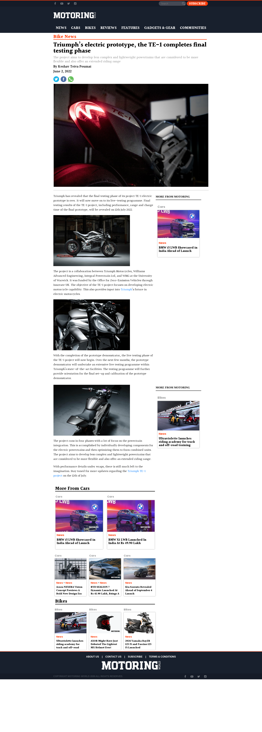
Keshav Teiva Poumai (74, 66)
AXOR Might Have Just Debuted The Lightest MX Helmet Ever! (104, 644)
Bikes (90, 28)
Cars (75, 28)
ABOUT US (92, 656)
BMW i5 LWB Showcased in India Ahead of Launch (178, 249)
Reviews (108, 28)
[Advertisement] (182, 508)
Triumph (126, 289)
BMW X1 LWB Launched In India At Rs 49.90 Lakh (127, 541)
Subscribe (197, 3)
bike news (64, 36)
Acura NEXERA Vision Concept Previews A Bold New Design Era (69, 590)
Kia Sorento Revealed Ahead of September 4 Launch (138, 590)
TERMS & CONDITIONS (162, 656)
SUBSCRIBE (135, 656)
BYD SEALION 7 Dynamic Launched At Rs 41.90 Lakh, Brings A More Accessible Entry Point (105, 593)
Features (130, 28)
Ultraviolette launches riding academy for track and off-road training (177, 442)
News (61, 28)
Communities (193, 28)
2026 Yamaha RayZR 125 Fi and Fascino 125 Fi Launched (138, 644)
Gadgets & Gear (159, 28)
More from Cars (72, 488)
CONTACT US (113, 656)
